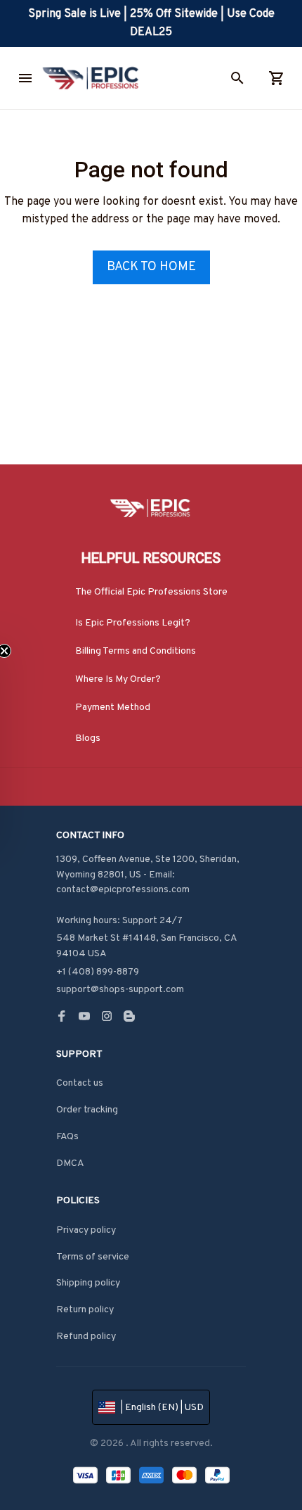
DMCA (70, 1163)
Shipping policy (88, 1283)
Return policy (85, 1310)
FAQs (67, 1137)
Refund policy (86, 1337)
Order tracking (87, 1110)
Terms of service (92, 1257)
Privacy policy (86, 1230)
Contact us (79, 1083)
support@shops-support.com (120, 990)
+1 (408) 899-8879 (97, 972)
